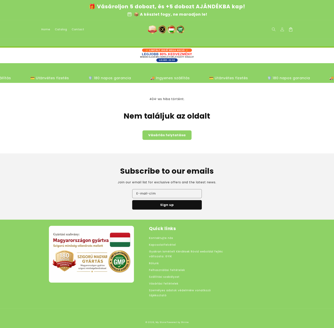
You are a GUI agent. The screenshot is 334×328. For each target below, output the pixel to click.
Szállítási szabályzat (164, 277)
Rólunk (154, 263)
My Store (161, 322)
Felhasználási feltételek (167, 270)
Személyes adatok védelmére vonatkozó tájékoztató (180, 292)
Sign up (167, 205)
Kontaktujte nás (161, 238)
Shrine (185, 322)
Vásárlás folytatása (167, 135)
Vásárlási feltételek (163, 284)
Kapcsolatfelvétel (162, 245)
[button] (273, 29)
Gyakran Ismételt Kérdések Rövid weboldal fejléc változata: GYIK (186, 254)
